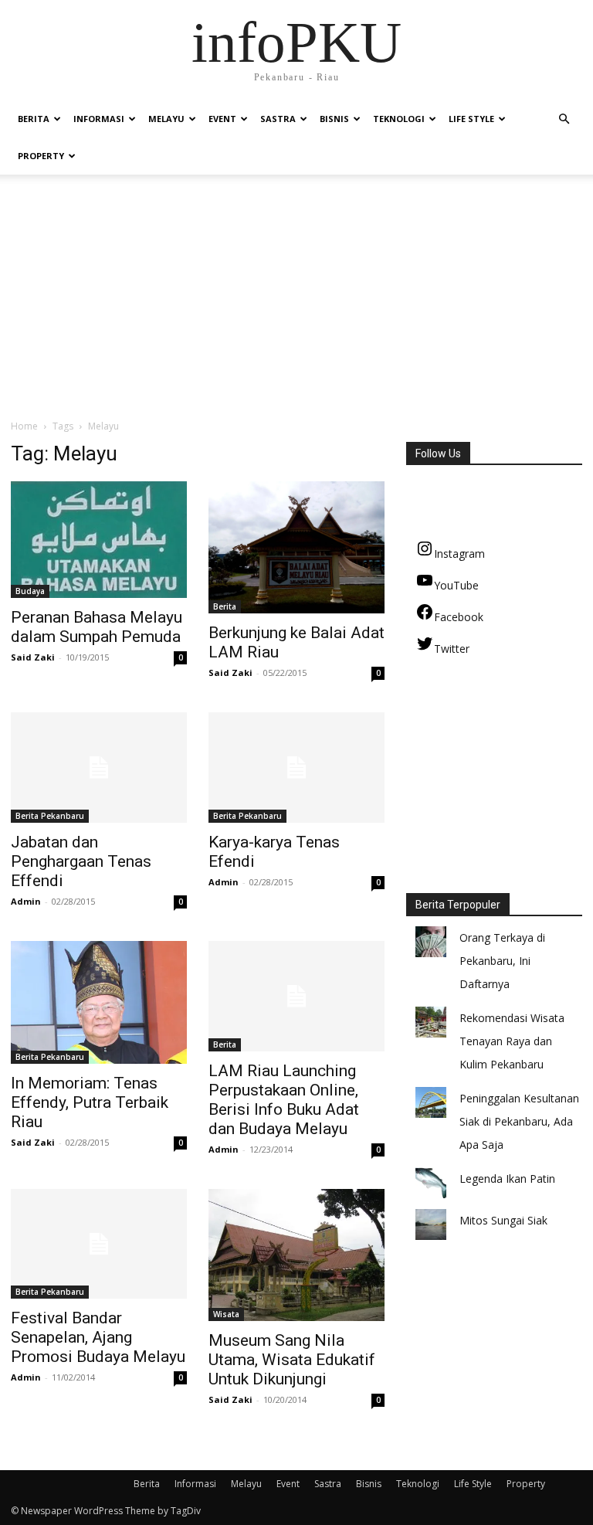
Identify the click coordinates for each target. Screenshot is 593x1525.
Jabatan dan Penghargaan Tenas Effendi (81, 861)
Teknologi (399, 118)
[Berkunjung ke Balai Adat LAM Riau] (296, 547)
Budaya (30, 591)
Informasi (98, 118)
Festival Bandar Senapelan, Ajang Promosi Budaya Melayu (98, 1337)
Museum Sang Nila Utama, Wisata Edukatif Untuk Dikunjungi (291, 1359)
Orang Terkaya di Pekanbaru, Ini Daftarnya (502, 960)
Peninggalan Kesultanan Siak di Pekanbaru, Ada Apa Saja (519, 1121)
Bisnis (334, 118)
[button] (563, 119)
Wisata (226, 1314)
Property (41, 155)
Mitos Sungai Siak (503, 1220)
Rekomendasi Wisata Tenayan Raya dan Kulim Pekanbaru (511, 1041)
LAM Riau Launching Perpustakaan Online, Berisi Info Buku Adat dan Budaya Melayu (283, 1099)
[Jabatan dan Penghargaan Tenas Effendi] (99, 767)
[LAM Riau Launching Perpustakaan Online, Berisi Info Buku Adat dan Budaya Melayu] (296, 996)
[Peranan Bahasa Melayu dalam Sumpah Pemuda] (99, 539)
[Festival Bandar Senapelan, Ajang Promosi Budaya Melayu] (99, 1244)
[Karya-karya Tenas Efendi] (296, 767)
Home (24, 426)
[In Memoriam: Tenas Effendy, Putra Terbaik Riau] (99, 1002)
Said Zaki (33, 657)
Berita (33, 118)
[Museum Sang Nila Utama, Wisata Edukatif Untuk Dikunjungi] (296, 1255)
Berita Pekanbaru (49, 815)
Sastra (278, 118)
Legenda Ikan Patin (507, 1178)
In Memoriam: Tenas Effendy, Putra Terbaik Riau (89, 1102)
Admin (26, 901)
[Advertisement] (296, 303)
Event (222, 118)
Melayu (166, 118)
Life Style (471, 118)
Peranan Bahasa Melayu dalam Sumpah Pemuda (96, 627)
